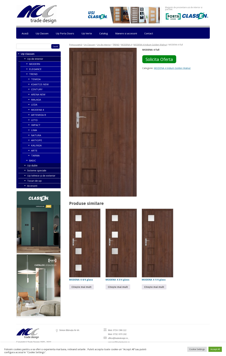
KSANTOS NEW (40, 84)
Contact (148, 33)
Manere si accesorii (126, 33)
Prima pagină (75, 44)
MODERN (34, 64)
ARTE (34, 150)
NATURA (36, 135)
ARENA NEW (38, 94)
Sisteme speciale (36, 170)
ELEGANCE (35, 69)
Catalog (103, 33)
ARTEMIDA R (38, 114)
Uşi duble (32, 165)
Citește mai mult (81, 286)
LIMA (34, 130)
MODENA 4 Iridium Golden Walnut (150, 44)
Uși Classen (42, 33)
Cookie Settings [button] (197, 349)
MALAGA (36, 99)
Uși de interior (104, 44)
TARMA (35, 155)
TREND (116, 44)
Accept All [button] (215, 349)
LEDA (34, 104)
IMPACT (35, 125)
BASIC (32, 160)
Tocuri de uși (34, 180)
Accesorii (32, 185)
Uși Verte (86, 33)
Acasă (25, 33)
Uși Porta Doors (65, 33)
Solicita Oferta (159, 59)
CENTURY (37, 89)
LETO (34, 120)
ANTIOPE (36, 140)
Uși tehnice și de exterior (41, 175)
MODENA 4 (126, 44)
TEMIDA (36, 79)
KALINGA (36, 145)
